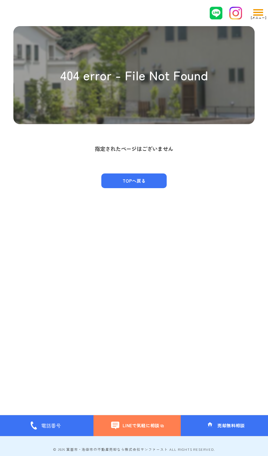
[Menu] (257, 13)
